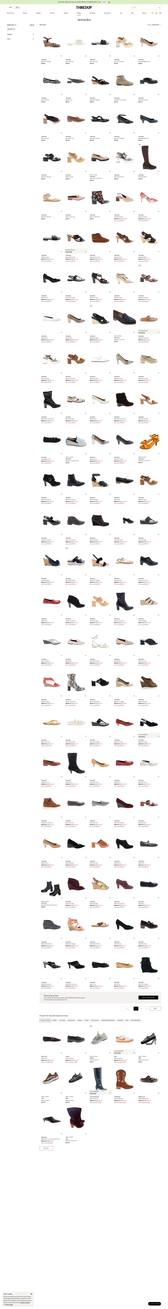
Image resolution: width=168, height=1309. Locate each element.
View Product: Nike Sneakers (124, 1044)
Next (155, 1008)
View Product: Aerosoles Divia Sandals (149, 445)
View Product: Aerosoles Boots (149, 162)
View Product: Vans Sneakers (149, 1044)
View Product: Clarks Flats (76, 1044)
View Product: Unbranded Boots (124, 1084)
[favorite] (61, 56)
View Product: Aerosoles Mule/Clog (149, 85)
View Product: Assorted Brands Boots (100, 1084)
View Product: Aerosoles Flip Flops (149, 324)
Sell (17, 7)
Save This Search (148, 997)
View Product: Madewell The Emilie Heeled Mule (52, 1125)
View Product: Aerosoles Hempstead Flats (76, 445)
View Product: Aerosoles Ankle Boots (124, 85)
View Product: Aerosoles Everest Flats (124, 324)
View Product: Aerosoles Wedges (52, 46)
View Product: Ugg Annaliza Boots (76, 1125)
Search (134, 7)
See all (46, 1148)
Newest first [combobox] (155, 25)
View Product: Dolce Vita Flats (52, 1044)
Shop (10, 7)
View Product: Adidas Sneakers (100, 1044)
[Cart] (160, 13)
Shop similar (69, 252)
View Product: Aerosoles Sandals (76, 46)
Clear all (32, 25)
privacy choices (25, 1302)
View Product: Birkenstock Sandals (149, 1084)
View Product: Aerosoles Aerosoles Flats (100, 162)
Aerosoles (10, 29)
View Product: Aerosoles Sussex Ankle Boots (52, 889)
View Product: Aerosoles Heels (149, 46)
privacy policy (9, 1304)
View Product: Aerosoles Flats (52, 85)
